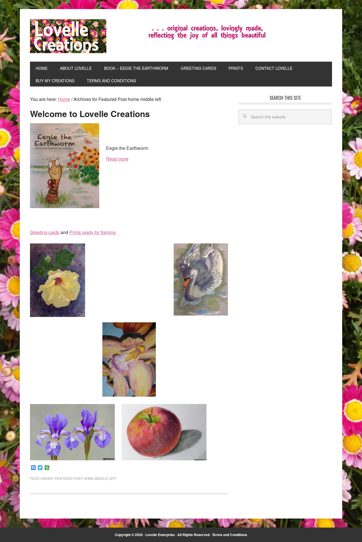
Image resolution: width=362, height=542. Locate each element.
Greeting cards (44, 232)
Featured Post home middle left (86, 478)
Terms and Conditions (229, 534)
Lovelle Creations (68, 36)
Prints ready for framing (92, 232)
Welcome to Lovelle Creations (90, 113)
